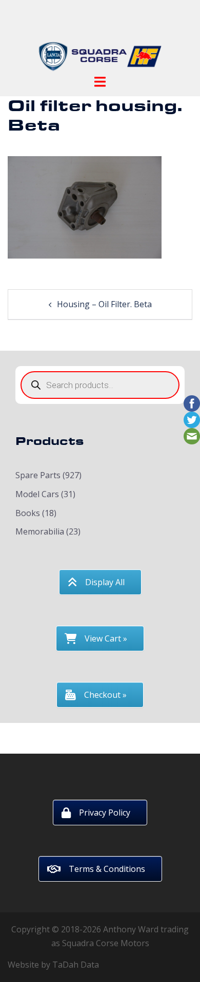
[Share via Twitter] (192, 418)
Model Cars (37, 494)
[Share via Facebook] (192, 402)
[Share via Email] (192, 435)
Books (27, 513)
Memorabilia (39, 531)
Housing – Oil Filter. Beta (104, 304)
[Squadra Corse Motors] (100, 40)
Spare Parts (38, 475)
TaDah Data (75, 964)
